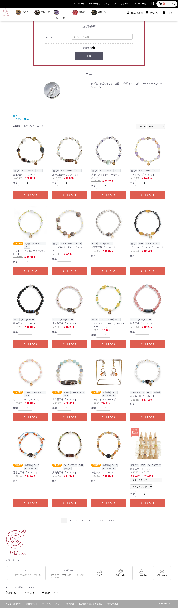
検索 (89, 56)
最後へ (111, 520)
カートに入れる (30, 195)
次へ (101, 520)
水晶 (26, 119)
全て (15, 116)
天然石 (18, 119)
